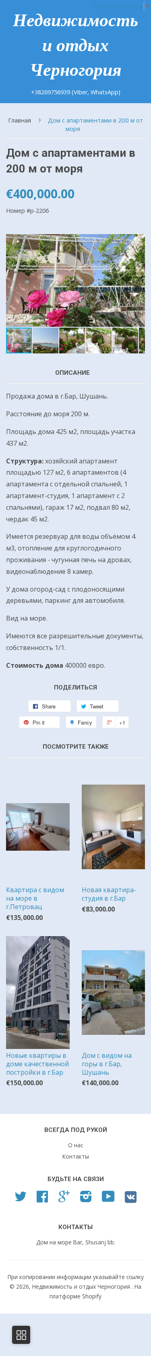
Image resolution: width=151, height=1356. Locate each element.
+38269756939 (51, 92)
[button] (137, 280)
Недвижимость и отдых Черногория (75, 45)
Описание (72, 372)
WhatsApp (104, 92)
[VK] (130, 1200)
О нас (75, 1145)
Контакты (75, 1156)
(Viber (79, 92)
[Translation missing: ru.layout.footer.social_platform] (20, 1199)
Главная (19, 120)
